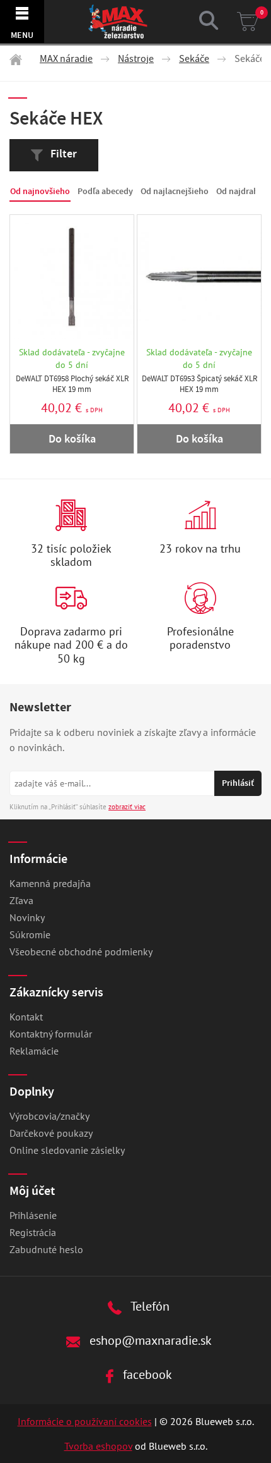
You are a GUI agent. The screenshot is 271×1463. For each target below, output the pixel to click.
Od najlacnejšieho (175, 191)
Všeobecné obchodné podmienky (81, 951)
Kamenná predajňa (50, 883)
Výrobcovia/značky (49, 1116)
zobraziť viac (127, 806)
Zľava (21, 900)
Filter (62, 153)
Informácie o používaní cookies (85, 1421)
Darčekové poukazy (51, 1133)
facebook (146, 1374)
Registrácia (32, 1232)
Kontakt (26, 1016)
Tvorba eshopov (98, 1446)
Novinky (27, 917)
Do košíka (72, 438)
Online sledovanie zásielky (67, 1150)
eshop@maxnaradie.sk (149, 1340)
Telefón (149, 1306)
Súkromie (29, 934)
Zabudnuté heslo (46, 1249)
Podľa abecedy (105, 191)
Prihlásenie (33, 1215)
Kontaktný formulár (50, 1033)
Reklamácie (34, 1050)
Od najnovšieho (40, 191)
